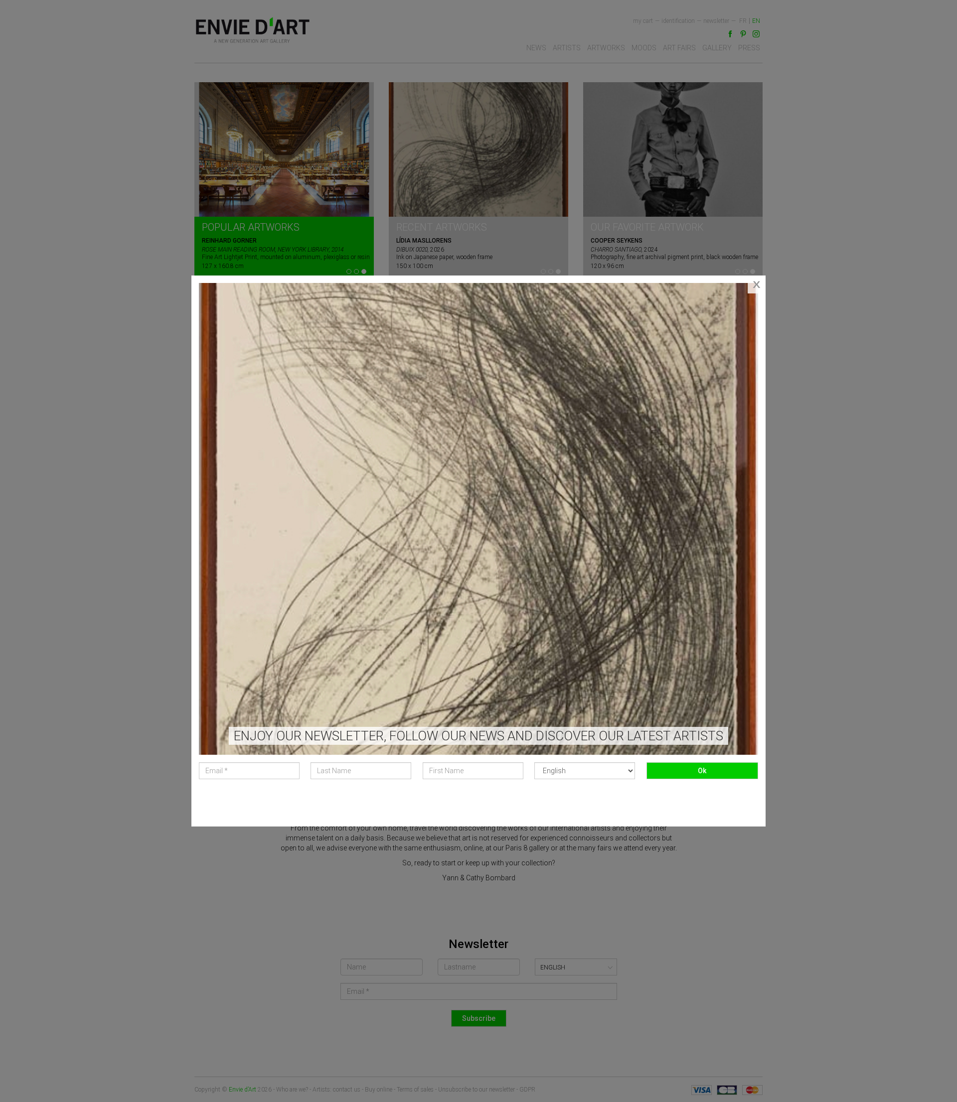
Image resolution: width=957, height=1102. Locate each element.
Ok (702, 771)
